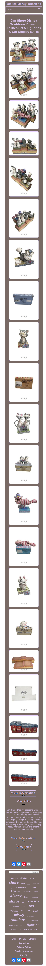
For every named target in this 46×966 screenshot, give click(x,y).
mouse (25, 910)
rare (31, 905)
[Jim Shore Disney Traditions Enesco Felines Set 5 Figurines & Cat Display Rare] (24, 50)
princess (30, 916)
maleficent (13, 925)
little (12, 888)
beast (23, 884)
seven (36, 892)
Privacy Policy (24, 947)
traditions (17, 919)
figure (33, 887)
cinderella (14, 911)
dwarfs (35, 911)
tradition (24, 907)
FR (26, 955)
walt (35, 930)
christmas (15, 891)
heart (26, 897)
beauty (32, 878)
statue (28, 884)
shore (14, 882)
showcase (16, 929)
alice (24, 902)
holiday (28, 929)
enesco (33, 901)
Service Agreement (24, 951)
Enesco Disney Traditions (24, 939)
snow (23, 877)
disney (16, 895)
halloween (35, 897)
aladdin (16, 906)
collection (27, 891)
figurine (33, 925)
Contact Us (24, 943)
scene (22, 926)
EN (21, 955)
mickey (19, 915)
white (14, 901)
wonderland (33, 921)
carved (14, 878)
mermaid (36, 884)
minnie (21, 887)
